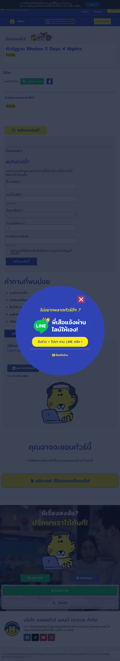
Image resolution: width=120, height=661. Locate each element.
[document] (60, 330)
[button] (81, 299)
